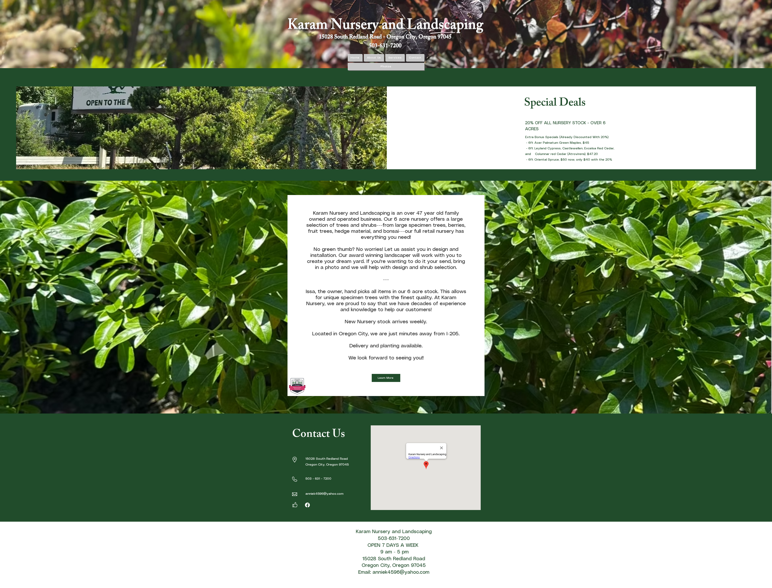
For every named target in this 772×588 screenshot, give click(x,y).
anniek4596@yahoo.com (324, 493)
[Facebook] (307, 505)
